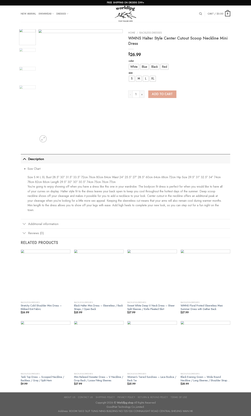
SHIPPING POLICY (105, 397)
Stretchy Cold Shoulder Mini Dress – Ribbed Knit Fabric (41, 307)
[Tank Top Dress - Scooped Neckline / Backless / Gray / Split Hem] (45, 345)
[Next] (116, 86)
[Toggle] (24, 159)
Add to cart (162, 94)
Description (36, 159)
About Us (70, 397)
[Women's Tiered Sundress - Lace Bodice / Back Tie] (152, 345)
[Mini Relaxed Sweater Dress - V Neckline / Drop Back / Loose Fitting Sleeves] (99, 345)
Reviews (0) (36, 233)
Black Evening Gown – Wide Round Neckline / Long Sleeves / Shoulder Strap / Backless (205, 378)
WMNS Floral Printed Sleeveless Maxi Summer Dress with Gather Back (202, 307)
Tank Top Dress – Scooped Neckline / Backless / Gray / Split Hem (42, 378)
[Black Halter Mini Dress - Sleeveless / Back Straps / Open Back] (99, 274)
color (131, 61)
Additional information (43, 223)
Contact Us (85, 397)
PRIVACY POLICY (126, 397)
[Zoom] (43, 138)
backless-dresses (150, 32)
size (130, 73)
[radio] (134, 67)
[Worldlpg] (125, 14)
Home (131, 32)
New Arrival (28, 13)
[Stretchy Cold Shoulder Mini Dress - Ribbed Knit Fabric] (45, 274)
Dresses (61, 13)
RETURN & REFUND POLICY (153, 397)
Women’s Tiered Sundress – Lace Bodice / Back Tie (151, 378)
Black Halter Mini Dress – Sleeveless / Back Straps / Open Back (98, 307)
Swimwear (45, 13)
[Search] (200, 13)
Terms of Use (179, 397)
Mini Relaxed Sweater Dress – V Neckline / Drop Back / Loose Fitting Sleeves (98, 378)
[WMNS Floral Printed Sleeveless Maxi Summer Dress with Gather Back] (205, 274)
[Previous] (44, 86)
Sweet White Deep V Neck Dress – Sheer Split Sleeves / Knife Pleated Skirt (151, 307)
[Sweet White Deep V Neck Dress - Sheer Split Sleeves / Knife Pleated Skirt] (152, 274)
